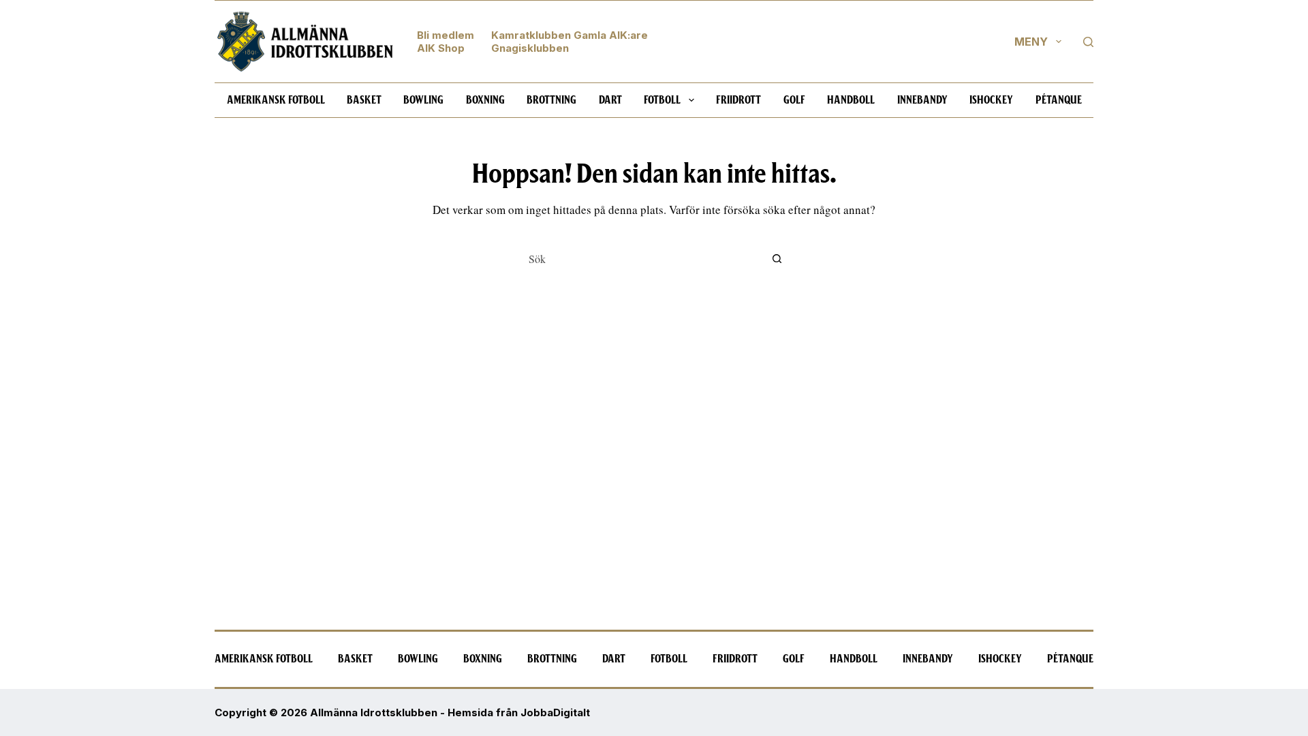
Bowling (423, 100)
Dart (610, 100)
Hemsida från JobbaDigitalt (519, 712)
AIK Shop (441, 48)
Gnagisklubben (530, 48)
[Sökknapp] (777, 258)
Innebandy (922, 100)
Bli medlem (445, 35)
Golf (794, 100)
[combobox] (641, 258)
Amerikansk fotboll (276, 100)
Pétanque (1059, 100)
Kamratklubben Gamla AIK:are (569, 35)
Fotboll (662, 100)
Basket (364, 100)
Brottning (551, 100)
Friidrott (738, 100)
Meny (1031, 41)
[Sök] (1088, 42)
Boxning (485, 100)
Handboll (851, 100)
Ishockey (991, 100)
